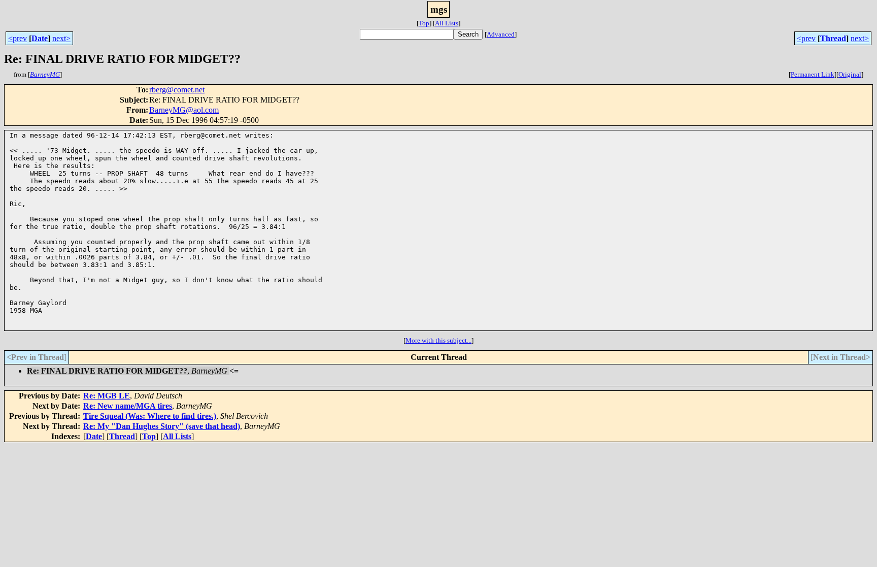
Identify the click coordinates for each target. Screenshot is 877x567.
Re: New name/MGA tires (127, 406)
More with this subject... (438, 340)
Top (424, 23)
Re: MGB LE (106, 395)
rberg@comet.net (177, 89)
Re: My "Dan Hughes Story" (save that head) (161, 426)
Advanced (501, 34)
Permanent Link (812, 74)
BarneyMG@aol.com (184, 110)
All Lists (446, 23)
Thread (833, 38)
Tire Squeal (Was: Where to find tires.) (149, 416)
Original (849, 74)
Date (39, 38)
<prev (17, 38)
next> (61, 38)
